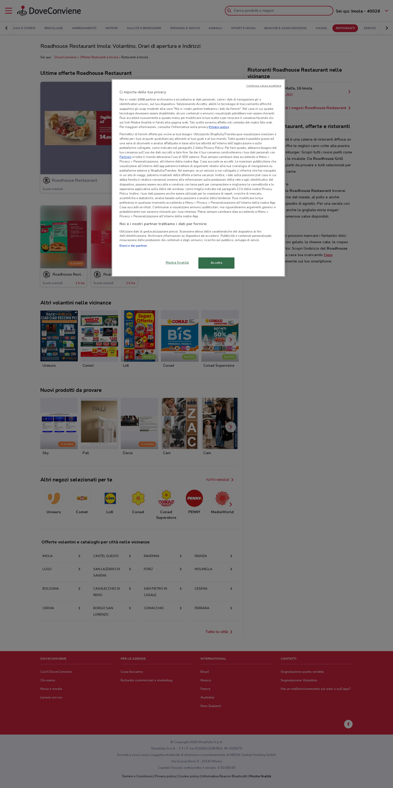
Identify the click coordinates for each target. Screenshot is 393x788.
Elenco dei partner (133, 246)
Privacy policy (219, 127)
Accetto (216, 263)
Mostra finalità (177, 262)
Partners (125, 157)
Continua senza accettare (263, 86)
